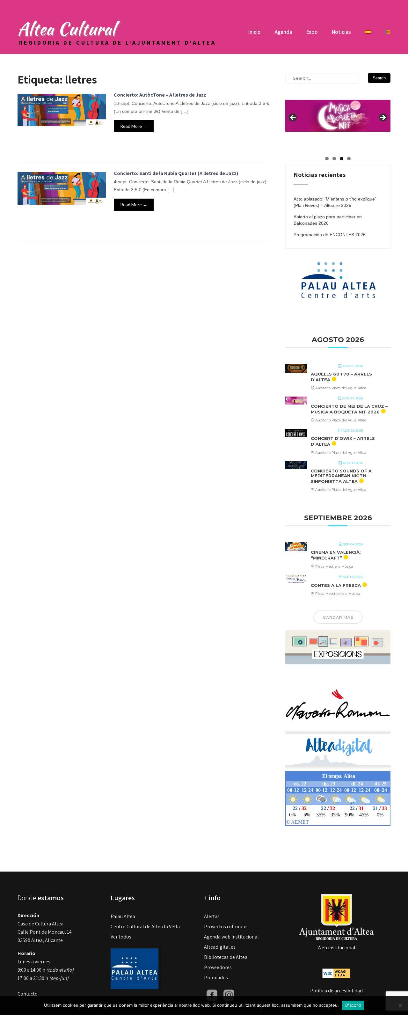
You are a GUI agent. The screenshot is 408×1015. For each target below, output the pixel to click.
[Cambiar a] (368, 34)
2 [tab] (334, 158)
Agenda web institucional (231, 936)
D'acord (353, 1005)
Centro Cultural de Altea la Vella (145, 926)
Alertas (212, 916)
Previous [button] (293, 118)
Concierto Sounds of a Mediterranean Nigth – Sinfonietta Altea (341, 476)
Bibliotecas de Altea (225, 957)
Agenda (283, 31)
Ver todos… (124, 936)
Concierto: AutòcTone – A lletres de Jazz (160, 94)
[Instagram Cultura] (229, 994)
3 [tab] (341, 158)
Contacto (28, 993)
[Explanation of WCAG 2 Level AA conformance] (336, 972)
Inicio (254, 31)
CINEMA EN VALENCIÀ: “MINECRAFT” (336, 555)
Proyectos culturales (226, 926)
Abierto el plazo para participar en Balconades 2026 (328, 220)
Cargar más (338, 617)
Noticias (341, 31)
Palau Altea (123, 916)
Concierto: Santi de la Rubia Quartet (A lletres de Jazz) (176, 173)
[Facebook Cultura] (212, 994)
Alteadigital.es (220, 947)
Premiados (216, 977)
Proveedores (218, 967)
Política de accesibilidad (336, 990)
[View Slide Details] (337, 110)
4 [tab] (349, 158)
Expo (312, 31)
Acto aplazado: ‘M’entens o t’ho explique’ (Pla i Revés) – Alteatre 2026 (334, 202)
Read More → (133, 126)
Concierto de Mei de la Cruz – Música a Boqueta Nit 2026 (349, 409)
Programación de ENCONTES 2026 (330, 234)
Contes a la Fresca (336, 585)
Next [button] (382, 118)
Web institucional (336, 947)
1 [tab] (327, 158)
